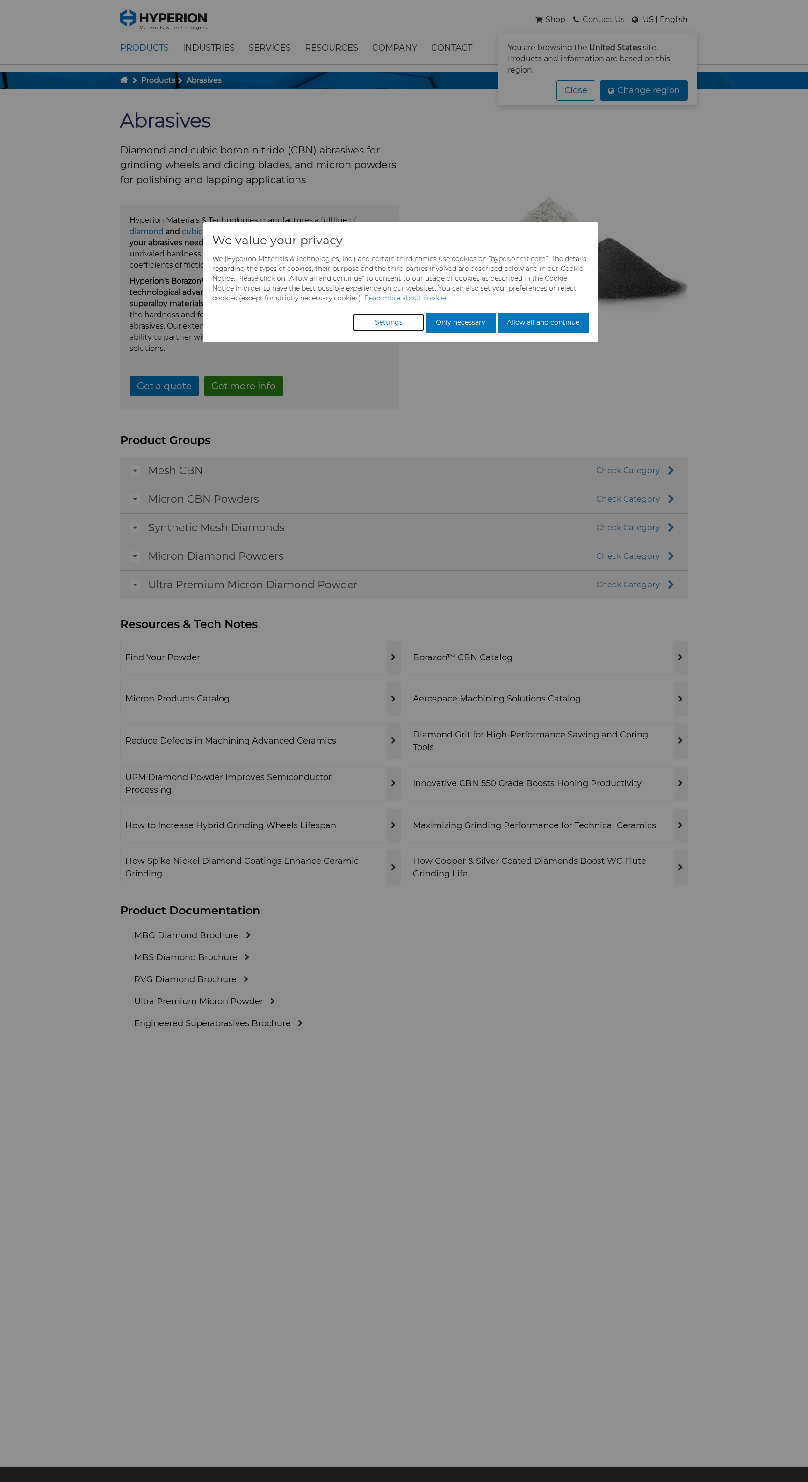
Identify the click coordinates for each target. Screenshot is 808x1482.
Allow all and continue (543, 322)
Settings (389, 322)
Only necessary (460, 322)
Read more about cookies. (406, 298)
